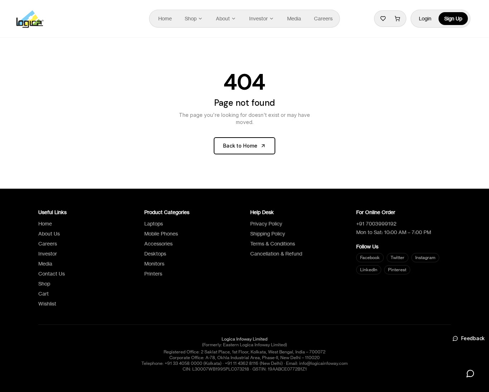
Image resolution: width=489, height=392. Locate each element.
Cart (43, 294)
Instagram (425, 257)
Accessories (158, 243)
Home (165, 18)
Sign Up (453, 18)
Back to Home (240, 146)
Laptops (153, 223)
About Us (49, 233)
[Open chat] (470, 373)
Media (294, 18)
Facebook (370, 257)
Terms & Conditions (272, 243)
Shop (191, 18)
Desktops (155, 253)
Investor (258, 18)
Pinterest (397, 269)
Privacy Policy (266, 223)
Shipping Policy (267, 233)
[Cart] (397, 18)
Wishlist (47, 304)
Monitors (154, 263)
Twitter (398, 257)
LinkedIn (368, 269)
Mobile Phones (161, 233)
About (223, 18)
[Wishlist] (383, 18)
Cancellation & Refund (276, 253)
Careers (323, 18)
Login (425, 18)
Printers (153, 274)
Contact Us (51, 274)
